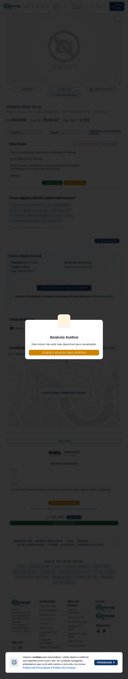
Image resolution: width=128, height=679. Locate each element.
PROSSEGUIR (104, 662)
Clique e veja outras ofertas (64, 352)
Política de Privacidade (36, 667)
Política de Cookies (64, 667)
